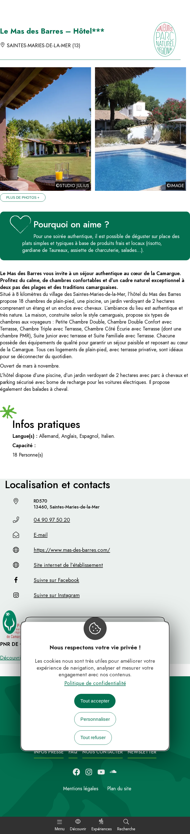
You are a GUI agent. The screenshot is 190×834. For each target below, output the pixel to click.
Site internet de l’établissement (68, 565)
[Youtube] (101, 772)
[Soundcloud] (113, 772)
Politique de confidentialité (95, 683)
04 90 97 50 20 (52, 520)
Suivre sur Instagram (57, 595)
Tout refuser (93, 737)
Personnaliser (95, 719)
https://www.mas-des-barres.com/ (72, 550)
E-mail (41, 535)
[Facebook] (76, 772)
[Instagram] (89, 772)
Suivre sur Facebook (56, 580)
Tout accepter (94, 700)
